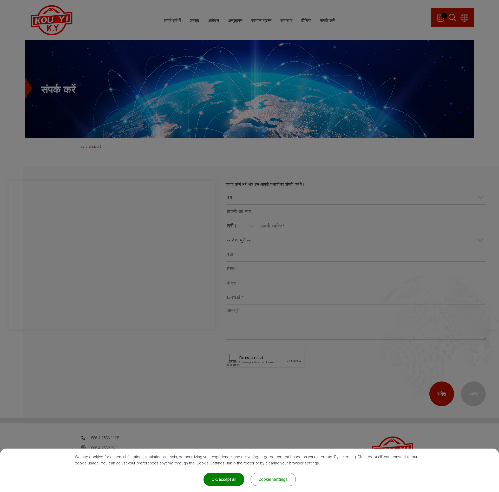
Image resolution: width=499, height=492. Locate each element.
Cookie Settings (273, 479)
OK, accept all (224, 479)
